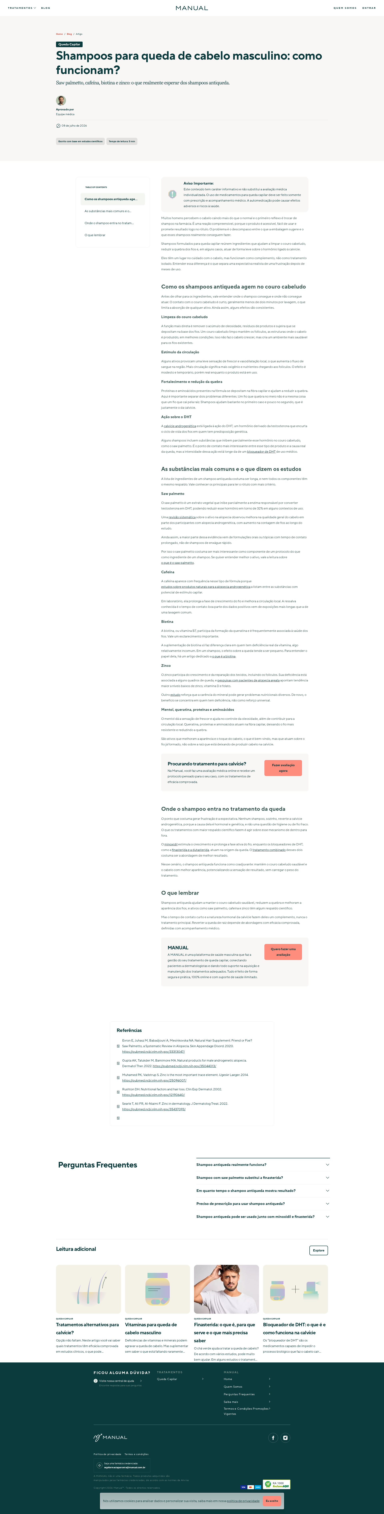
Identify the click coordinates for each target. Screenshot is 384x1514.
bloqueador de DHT (261, 451)
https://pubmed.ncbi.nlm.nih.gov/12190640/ (153, 1095)
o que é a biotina (223, 656)
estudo (175, 695)
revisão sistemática (182, 517)
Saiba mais (231, 1402)
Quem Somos (345, 8)
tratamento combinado (269, 850)
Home (59, 34)
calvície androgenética (180, 426)
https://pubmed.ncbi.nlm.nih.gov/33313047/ (153, 1052)
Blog (46, 8)
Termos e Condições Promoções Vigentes (246, 1411)
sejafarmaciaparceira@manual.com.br (124, 1467)
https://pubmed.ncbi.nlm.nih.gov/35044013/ (184, 1066)
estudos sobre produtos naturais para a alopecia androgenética (205, 587)
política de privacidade (243, 1501)
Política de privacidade (107, 1454)
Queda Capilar (167, 1379)
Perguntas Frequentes (239, 1394)
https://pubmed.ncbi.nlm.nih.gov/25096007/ (154, 1080)
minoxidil (171, 844)
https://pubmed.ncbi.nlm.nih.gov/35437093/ (154, 1109)
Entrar (369, 8)
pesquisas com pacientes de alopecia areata (248, 680)
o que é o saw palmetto (177, 563)
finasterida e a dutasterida (190, 850)
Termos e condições (137, 1454)
